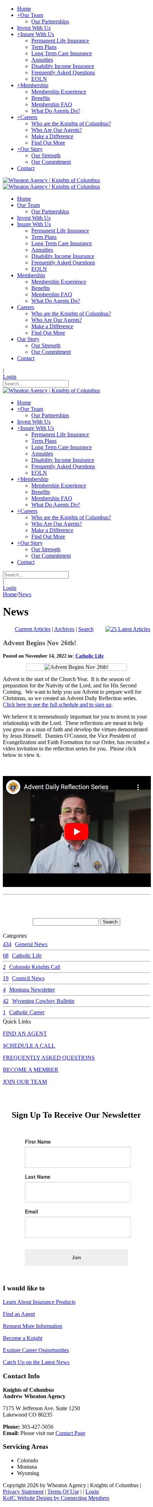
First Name (38, 1141)
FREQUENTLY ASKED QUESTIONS (49, 1058)
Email (31, 1211)
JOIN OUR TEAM (25, 1082)
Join (76, 1257)
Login (9, 377)
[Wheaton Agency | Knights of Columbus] (51, 180)
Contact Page (70, 1433)
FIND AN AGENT (25, 1034)
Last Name (38, 1176)
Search (86, 629)
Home (10, 594)
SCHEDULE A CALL (29, 1046)
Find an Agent (19, 1314)
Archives (64, 629)
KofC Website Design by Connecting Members (56, 1498)
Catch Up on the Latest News (36, 1362)
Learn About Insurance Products (39, 1302)
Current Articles (33, 629)
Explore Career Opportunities (36, 1350)
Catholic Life (89, 656)
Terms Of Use (63, 1492)
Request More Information (32, 1326)
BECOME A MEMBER (30, 1070)
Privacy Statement (23, 1492)
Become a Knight (22, 1338)
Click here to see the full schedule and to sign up (57, 705)
